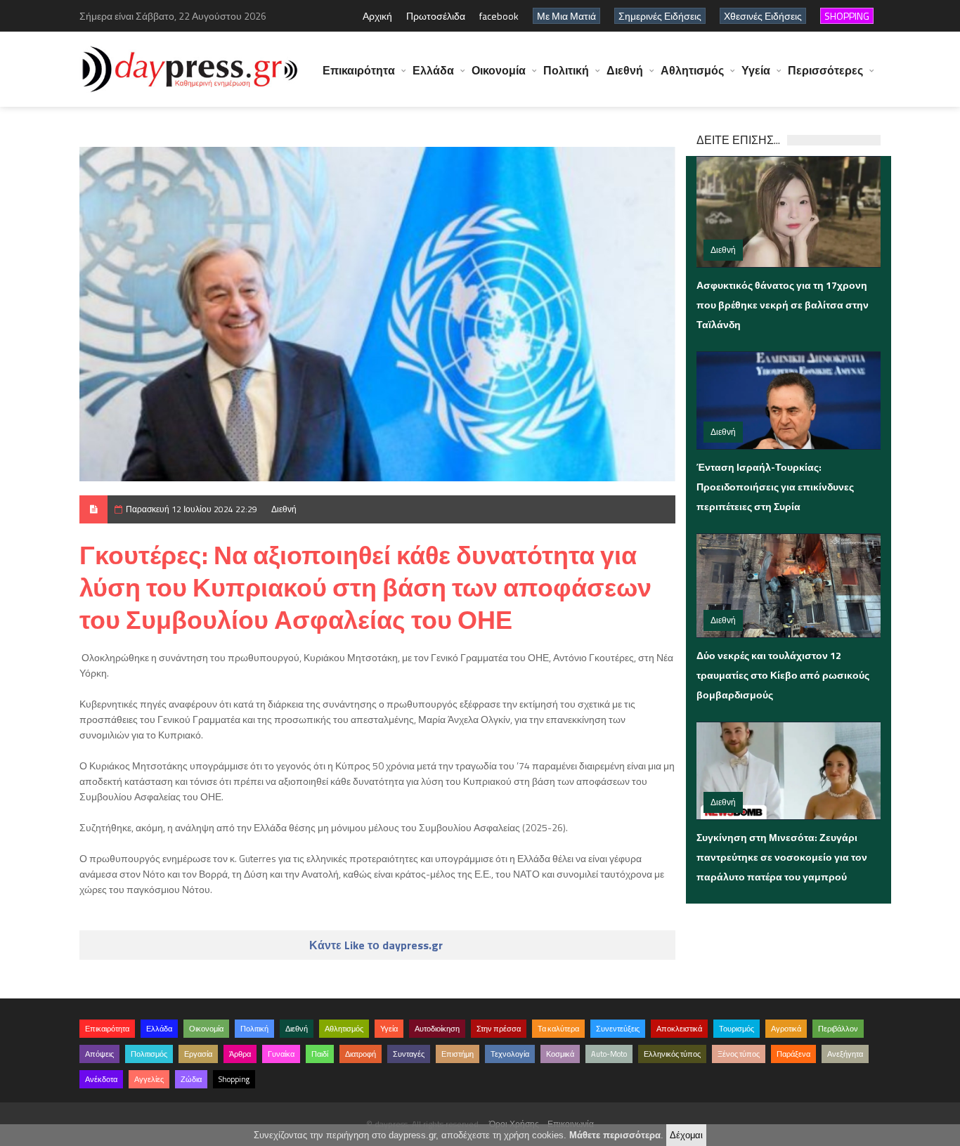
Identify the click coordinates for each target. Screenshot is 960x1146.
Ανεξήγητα (845, 1054)
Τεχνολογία (510, 1054)
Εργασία (198, 1054)
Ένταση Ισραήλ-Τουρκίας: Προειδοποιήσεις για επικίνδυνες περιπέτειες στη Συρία (775, 487)
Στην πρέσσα (498, 1028)
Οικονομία (499, 70)
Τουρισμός (736, 1028)
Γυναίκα (281, 1054)
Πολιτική (566, 70)
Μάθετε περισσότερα (615, 1135)
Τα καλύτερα (558, 1028)
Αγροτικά (786, 1028)
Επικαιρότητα (359, 70)
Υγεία (755, 70)
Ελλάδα (433, 70)
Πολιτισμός (149, 1054)
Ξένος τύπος (739, 1054)
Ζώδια (191, 1079)
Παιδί (319, 1054)
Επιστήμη (457, 1054)
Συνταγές (408, 1054)
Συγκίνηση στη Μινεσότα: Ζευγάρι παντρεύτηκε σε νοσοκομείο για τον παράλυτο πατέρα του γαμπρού (781, 857)
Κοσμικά (560, 1054)
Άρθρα (240, 1054)
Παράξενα (793, 1054)
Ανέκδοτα (101, 1079)
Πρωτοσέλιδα (435, 15)
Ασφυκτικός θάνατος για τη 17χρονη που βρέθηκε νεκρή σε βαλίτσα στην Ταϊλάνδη (782, 305)
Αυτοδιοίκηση (437, 1028)
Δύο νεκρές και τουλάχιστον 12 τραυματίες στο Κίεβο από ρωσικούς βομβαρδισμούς (782, 675)
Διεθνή (625, 70)
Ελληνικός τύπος (672, 1054)
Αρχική (377, 15)
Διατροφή (360, 1054)
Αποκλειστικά (679, 1028)
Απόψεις (99, 1054)
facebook (499, 15)
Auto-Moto (609, 1054)
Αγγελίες (149, 1079)
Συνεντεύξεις (618, 1028)
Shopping (234, 1079)
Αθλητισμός (692, 70)
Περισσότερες (825, 70)
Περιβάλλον (838, 1028)
